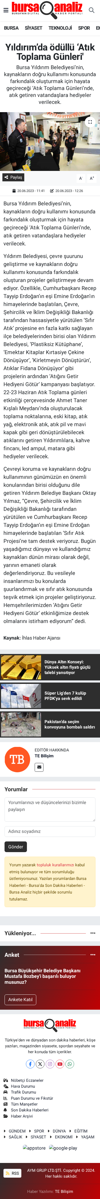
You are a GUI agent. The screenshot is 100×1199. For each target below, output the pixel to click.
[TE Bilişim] (17, 759)
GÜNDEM (17, 1131)
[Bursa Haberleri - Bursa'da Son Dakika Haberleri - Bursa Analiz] (47, 10)
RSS (15, 1173)
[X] (40, 1064)
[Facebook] (30, 1064)
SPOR (84, 28)
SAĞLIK (15, 1137)
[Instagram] (50, 1064)
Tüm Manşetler (24, 1104)
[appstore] (35, 1148)
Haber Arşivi (22, 1116)
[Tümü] (92, 933)
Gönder (15, 846)
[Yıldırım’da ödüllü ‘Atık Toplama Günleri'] (50, 141)
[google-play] (63, 1148)
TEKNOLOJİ (60, 28)
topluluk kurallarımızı (56, 865)
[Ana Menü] (6, 10)
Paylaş (16, 177)
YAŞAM (87, 1137)
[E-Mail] (39, 767)
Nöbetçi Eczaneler (27, 1080)
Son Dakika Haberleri (30, 1110)
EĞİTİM (80, 1131)
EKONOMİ (64, 1137)
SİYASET (33, 28)
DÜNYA (59, 1131)
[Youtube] (59, 1064)
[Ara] (91, 10)
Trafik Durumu (23, 1092)
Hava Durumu (23, 1086)
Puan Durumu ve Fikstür (32, 1098)
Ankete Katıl (20, 999)
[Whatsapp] (69, 1064)
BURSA (11, 28)
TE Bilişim (44, 755)
